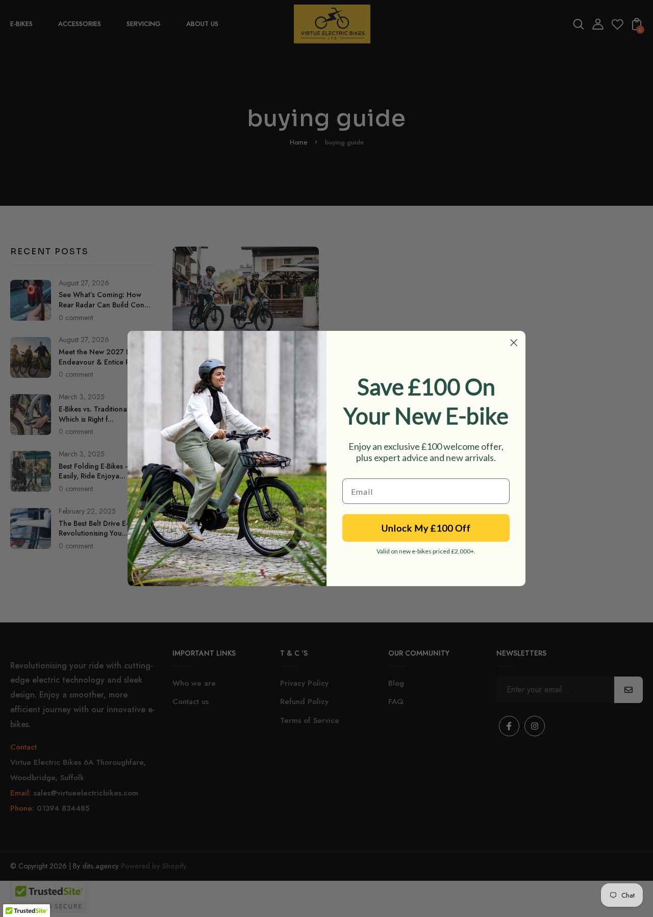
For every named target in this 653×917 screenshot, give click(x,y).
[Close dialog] (513, 342)
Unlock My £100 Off (426, 528)
